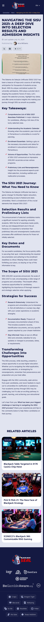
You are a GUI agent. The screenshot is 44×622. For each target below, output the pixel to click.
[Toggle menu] (3, 5)
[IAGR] (9, 572)
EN (37, 5)
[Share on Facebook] (10, 49)
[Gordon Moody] (21, 579)
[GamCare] (30, 572)
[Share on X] (4, 49)
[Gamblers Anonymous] (18, 572)
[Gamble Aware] (18, 585)
